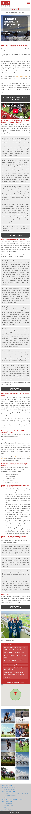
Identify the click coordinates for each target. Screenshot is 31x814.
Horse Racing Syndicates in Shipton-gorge (16, 793)
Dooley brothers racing (9, 787)
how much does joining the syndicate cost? (15, 656)
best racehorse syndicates (12, 665)
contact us (7, 677)
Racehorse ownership (8, 785)
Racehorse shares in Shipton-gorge (12, 799)
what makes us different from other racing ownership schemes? (14, 648)
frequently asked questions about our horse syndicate (15, 668)
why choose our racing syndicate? (14, 652)
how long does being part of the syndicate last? (14, 661)
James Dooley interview (11, 789)
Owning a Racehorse (10, 795)
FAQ (5, 797)
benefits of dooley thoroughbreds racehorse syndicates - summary (14, 673)
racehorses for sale (21, 76)
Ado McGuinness (8, 809)
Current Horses (8, 803)
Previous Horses (8, 805)
